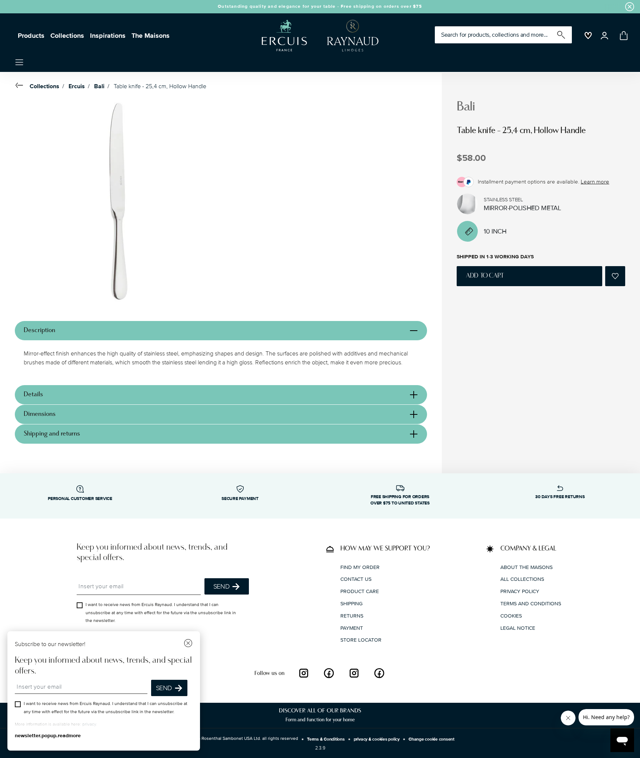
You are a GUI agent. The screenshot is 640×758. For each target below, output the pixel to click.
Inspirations (108, 36)
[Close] (188, 644)
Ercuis (77, 86)
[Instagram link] (304, 673)
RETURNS (351, 615)
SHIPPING (351, 603)
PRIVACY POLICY (519, 591)
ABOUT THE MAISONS (526, 567)
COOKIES (511, 615)
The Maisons (150, 36)
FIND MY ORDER (360, 567)
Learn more (595, 181)
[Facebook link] (329, 673)
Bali (99, 86)
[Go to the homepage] (317, 35)
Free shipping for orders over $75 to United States (400, 500)
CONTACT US (355, 579)
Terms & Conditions (326, 739)
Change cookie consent (431, 739)
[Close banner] (629, 6)
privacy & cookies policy (377, 739)
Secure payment (240, 499)
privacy (89, 724)
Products (31, 36)
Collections (67, 36)
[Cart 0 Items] (622, 35)
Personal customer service (80, 499)
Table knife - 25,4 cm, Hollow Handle (160, 86)
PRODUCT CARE (359, 591)
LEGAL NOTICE (517, 628)
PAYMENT (351, 628)
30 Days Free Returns (559, 497)
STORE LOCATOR (360, 640)
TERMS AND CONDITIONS (530, 603)
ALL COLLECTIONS (522, 579)
